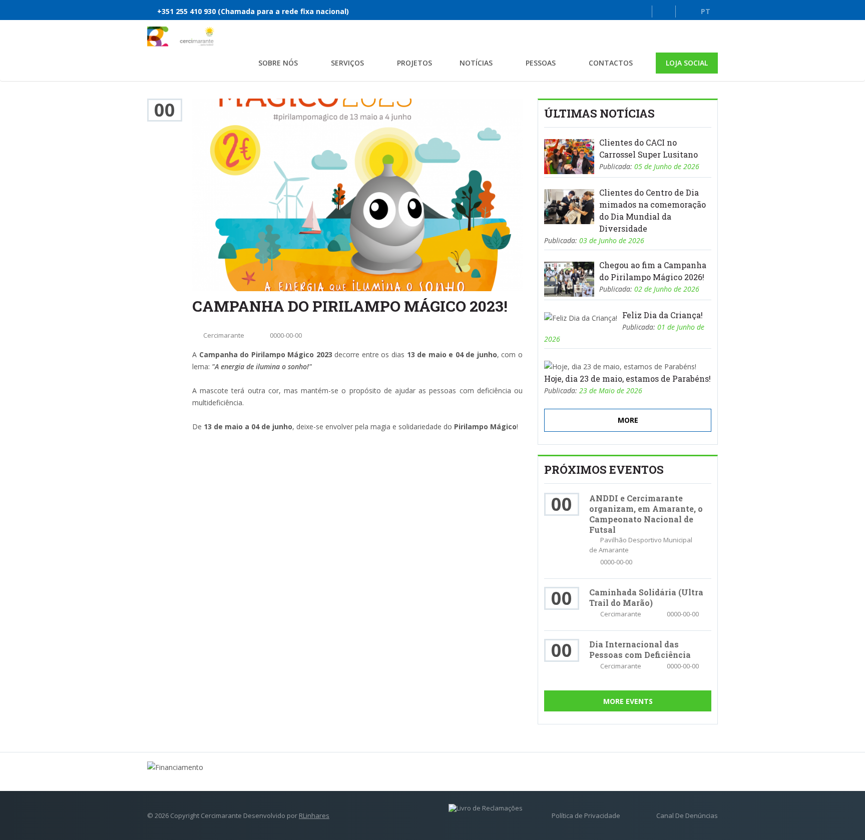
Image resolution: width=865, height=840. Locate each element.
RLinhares (314, 815)
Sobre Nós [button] (278, 63)
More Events (628, 701)
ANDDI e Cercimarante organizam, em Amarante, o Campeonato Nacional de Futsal (646, 514)
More (628, 420)
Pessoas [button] (541, 63)
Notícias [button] (476, 63)
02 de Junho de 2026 (666, 289)
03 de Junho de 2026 (611, 240)
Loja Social (687, 63)
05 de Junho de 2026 (666, 166)
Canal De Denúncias (687, 815)
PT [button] (705, 11)
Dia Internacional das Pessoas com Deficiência (640, 649)
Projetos (414, 63)
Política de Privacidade (586, 815)
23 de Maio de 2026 (610, 390)
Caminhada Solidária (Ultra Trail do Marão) (646, 597)
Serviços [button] (347, 63)
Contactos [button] (611, 63)
